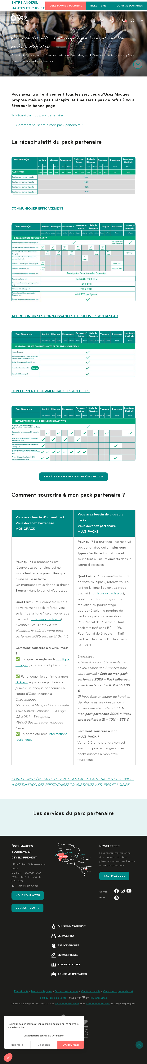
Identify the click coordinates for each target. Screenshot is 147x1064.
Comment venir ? (27, 908)
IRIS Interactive (98, 998)
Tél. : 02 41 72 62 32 (24, 886)
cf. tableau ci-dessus (46, 619)
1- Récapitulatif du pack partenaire (37, 115)
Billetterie (98, 6)
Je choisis (44, 1044)
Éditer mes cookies (66, 991)
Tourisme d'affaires (129, 6)
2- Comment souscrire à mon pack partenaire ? (47, 125)
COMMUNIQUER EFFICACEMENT (37, 209)
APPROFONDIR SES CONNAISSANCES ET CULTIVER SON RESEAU (64, 316)
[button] (8, 1057)
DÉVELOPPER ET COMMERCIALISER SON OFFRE (50, 391)
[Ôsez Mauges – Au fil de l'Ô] (19, 21)
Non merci (17, 1044)
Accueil (15, 55)
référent (22, 682)
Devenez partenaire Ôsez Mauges (66, 55)
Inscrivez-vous (114, 876)
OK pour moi (71, 1044)
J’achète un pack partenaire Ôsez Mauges (73, 477)
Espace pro (33, 55)
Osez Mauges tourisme (66, 6)
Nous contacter (28, 895)
